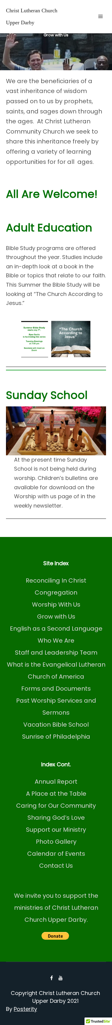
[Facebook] (52, 978)
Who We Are (56, 640)
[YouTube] (61, 978)
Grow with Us (56, 616)
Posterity (25, 1009)
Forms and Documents (56, 688)
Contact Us (56, 865)
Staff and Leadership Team (56, 652)
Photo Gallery (56, 841)
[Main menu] (100, 16)
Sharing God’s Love (56, 817)
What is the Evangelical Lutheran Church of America (56, 670)
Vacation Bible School (56, 724)
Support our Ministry (56, 829)
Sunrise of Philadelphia (56, 736)
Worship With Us (56, 604)
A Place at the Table (56, 793)
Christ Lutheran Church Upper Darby (31, 17)
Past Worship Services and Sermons (56, 706)
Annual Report (56, 781)
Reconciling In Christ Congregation (56, 586)
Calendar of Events (56, 853)
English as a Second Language (56, 628)
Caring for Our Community (56, 805)
